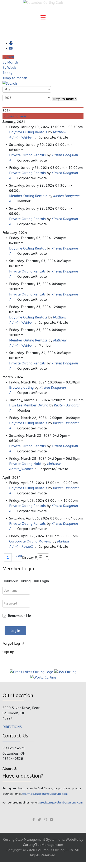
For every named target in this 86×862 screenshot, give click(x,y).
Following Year (15, 116)
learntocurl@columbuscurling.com (45, 793)
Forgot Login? (13, 644)
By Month (10, 62)
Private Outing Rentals (27, 155)
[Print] (10, 43)
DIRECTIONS (12, 727)
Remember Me (19, 616)
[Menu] (43, 17)
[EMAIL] (10, 49)
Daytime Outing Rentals (28, 132)
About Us (10, 769)
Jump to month (15, 78)
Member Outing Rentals (28, 196)
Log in (15, 631)
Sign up (8, 652)
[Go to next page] (15, 557)
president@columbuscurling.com (61, 802)
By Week (9, 68)
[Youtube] (51, 820)
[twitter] (39, 820)
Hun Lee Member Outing (28, 405)
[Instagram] (45, 820)
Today (7, 73)
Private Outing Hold (25, 464)
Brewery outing (21, 388)
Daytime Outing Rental (27, 248)
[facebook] (34, 820)
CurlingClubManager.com (43, 845)
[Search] (10, 83)
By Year (8, 57)
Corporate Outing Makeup (30, 541)
